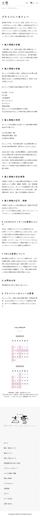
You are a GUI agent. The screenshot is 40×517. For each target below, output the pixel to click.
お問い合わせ (8, 504)
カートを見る (8, 499)
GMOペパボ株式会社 (24, 25)
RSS (5, 478)
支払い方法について (10, 458)
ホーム (3, 8)
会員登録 (6, 488)
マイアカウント (8, 483)
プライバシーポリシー (10, 468)
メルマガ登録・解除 (10, 473)
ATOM (10, 478)
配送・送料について (10, 448)
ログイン (6, 493)
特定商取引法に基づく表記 (12, 463)
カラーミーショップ (8, 31)
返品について (8, 453)
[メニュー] (37, 3)
